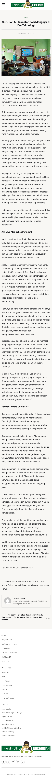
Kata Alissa (7, 685)
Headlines (6, 672)
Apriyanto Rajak (7, 720)
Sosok (4, 690)
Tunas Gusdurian (9, 653)
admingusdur (6, 709)
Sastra (5, 694)
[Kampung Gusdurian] (27, 4)
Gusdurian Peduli (10, 644)
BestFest (6, 661)
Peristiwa (6, 681)
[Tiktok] (23, 762)
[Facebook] (4, 762)
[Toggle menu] (4, 4)
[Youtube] (13, 762)
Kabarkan (6, 648)
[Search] (8, 4)
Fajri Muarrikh (7, 717)
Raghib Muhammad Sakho (11, 728)
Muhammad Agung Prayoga (12, 713)
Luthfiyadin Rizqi (8, 732)
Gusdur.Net (7, 640)
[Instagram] (8, 762)
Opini (26, 17)
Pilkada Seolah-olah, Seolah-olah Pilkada (25, 615)
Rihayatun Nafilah (8, 736)
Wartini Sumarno (8, 724)
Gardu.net (6, 657)
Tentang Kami (8, 698)
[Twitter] (18, 762)
